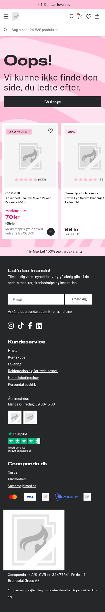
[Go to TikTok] (21, 326)
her (10, 597)
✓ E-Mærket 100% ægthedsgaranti (53, 251)
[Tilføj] (51, 232)
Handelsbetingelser (23, 378)
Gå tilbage (52, 102)
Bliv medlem (17, 479)
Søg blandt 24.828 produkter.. (35, 30)
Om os (12, 472)
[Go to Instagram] (11, 326)
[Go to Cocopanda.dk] (16, 16)
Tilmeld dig (78, 299)
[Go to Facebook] (30, 326)
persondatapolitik (36, 312)
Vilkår (12, 312)
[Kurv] (97, 16)
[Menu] (7, 16)
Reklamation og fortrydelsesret (33, 371)
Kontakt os (16, 357)
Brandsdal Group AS (24, 581)
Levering (14, 364)
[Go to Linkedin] (39, 326)
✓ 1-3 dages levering (53, 4)
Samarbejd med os (22, 486)
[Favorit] (88, 16)
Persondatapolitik (22, 385)
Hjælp (13, 350)
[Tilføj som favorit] (50, 130)
